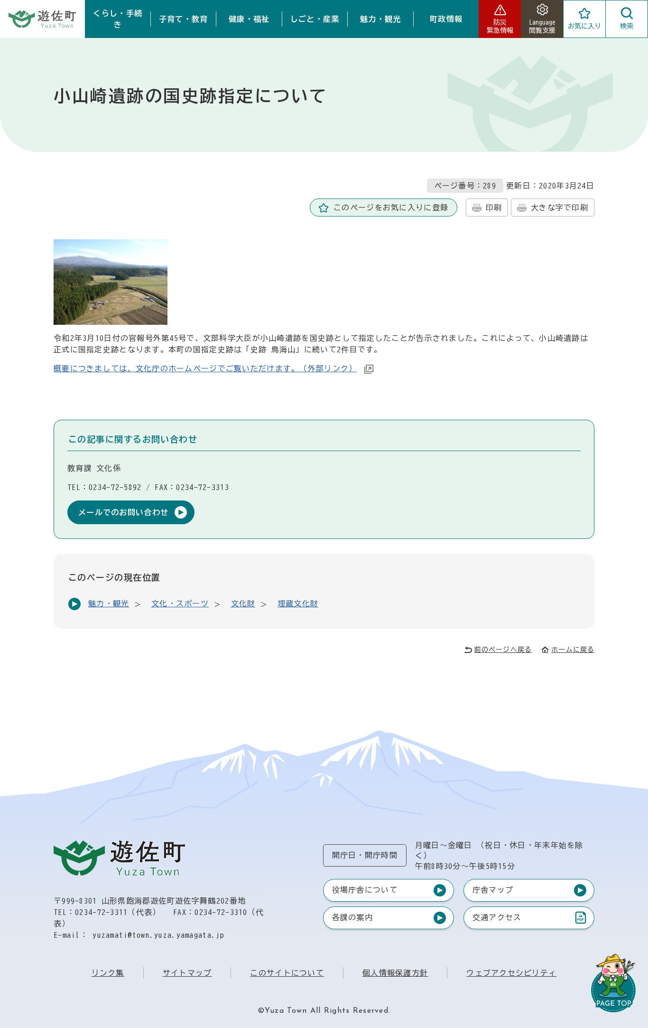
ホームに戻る (572, 649)
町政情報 (446, 19)
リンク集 (108, 973)
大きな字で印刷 (559, 207)
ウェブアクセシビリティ (511, 973)
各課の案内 (352, 917)
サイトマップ (187, 973)
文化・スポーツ (180, 603)
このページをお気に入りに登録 (390, 207)
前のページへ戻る (503, 649)
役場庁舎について (365, 890)
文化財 (243, 603)
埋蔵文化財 (298, 603)
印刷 (494, 207)
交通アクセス (497, 919)
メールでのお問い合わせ (123, 512)
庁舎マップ (492, 890)
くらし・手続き (117, 18)
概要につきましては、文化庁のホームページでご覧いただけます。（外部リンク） (205, 368)
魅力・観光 (380, 19)
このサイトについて (287, 973)
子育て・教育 (183, 19)
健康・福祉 (249, 19)
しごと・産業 (315, 19)
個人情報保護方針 (395, 973)
